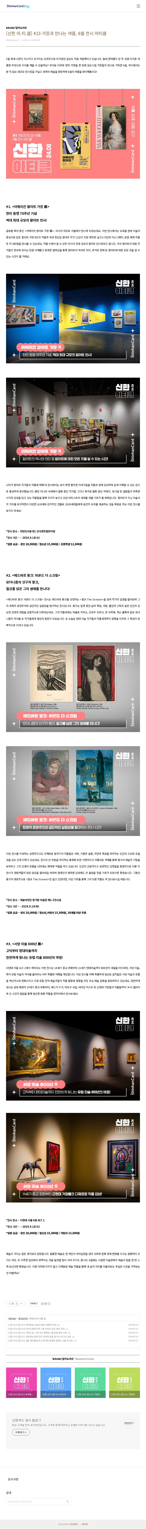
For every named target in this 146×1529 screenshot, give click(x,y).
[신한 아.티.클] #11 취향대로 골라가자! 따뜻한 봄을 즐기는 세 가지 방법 (39, 1336)
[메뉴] (138, 6)
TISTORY (73, 1524)
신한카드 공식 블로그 (26, 1420)
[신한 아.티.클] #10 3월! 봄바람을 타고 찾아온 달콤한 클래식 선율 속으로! (40, 1340)
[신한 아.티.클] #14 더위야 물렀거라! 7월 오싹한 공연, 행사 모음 (36, 1328)
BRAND (12, 1318)
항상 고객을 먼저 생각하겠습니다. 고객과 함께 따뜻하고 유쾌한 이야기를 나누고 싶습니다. (58, 1425)
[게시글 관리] (21, 1303)
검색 (67, 1501)
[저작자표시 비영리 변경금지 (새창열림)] (45, 1303)
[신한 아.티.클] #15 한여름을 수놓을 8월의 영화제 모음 (32, 1324)
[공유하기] (17, 1303)
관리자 (85, 1524)
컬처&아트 (23, 1318)
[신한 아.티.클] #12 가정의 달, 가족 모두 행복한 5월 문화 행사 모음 (37, 1332)
